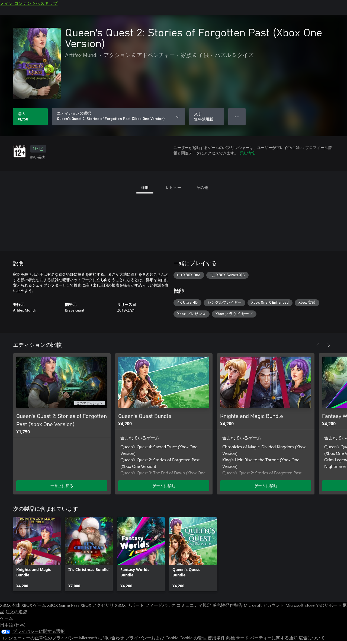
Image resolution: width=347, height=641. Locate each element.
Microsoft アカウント (264, 605)
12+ (35, 149)
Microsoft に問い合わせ (101, 637)
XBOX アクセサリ (97, 605)
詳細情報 (247, 153)
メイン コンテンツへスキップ (28, 3)
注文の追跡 (16, 611)
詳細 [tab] (145, 187)
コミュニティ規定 (193, 605)
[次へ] (328, 345)
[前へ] (317, 345)
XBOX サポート (129, 605)
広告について (312, 637)
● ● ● (237, 116)
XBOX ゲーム (33, 605)
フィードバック (160, 605)
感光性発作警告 (227, 605)
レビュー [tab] (173, 187)
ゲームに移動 (163, 485)
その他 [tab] (202, 187)
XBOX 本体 (10, 605)
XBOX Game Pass (63, 605)
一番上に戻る (61, 485)
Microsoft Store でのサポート (313, 605)
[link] (37, 554)
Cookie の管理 (193, 637)
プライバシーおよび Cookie (151, 637)
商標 (230, 637)
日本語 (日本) (12, 624)
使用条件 (216, 637)
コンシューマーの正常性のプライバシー (39, 637)
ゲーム (6, 618)
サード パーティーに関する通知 (267, 637)
